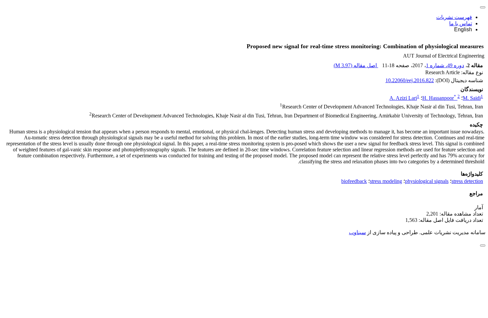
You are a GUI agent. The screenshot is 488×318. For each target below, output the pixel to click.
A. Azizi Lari (403, 98)
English (463, 29)
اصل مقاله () (356, 65)
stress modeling (386, 181)
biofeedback (354, 181)
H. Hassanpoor (439, 98)
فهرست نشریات (454, 17)
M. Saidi (472, 98)
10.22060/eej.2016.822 (409, 80)
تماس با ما (460, 23)
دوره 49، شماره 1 (445, 65)
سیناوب (357, 232)
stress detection (467, 181)
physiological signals (426, 181)
